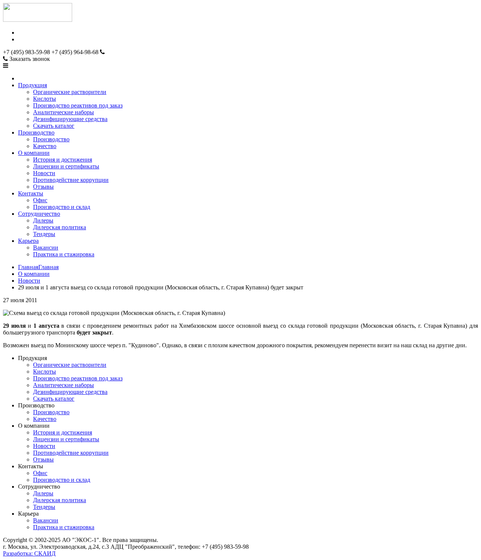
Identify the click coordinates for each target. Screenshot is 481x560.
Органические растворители (69, 92)
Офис (40, 200)
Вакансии (45, 247)
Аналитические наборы (63, 112)
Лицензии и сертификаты (66, 166)
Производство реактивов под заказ (78, 105)
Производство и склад (61, 207)
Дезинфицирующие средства (70, 119)
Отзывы (43, 186)
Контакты (30, 193)
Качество (44, 146)
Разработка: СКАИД (29, 553)
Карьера (28, 241)
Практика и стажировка (63, 254)
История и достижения (62, 159)
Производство (36, 132)
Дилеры (43, 220)
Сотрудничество (39, 213)
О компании (34, 153)
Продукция (32, 85)
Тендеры (44, 234)
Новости (44, 173)
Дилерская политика (59, 227)
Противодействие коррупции (71, 180)
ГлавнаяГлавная (38, 267)
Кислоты (44, 98)
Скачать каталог (53, 126)
